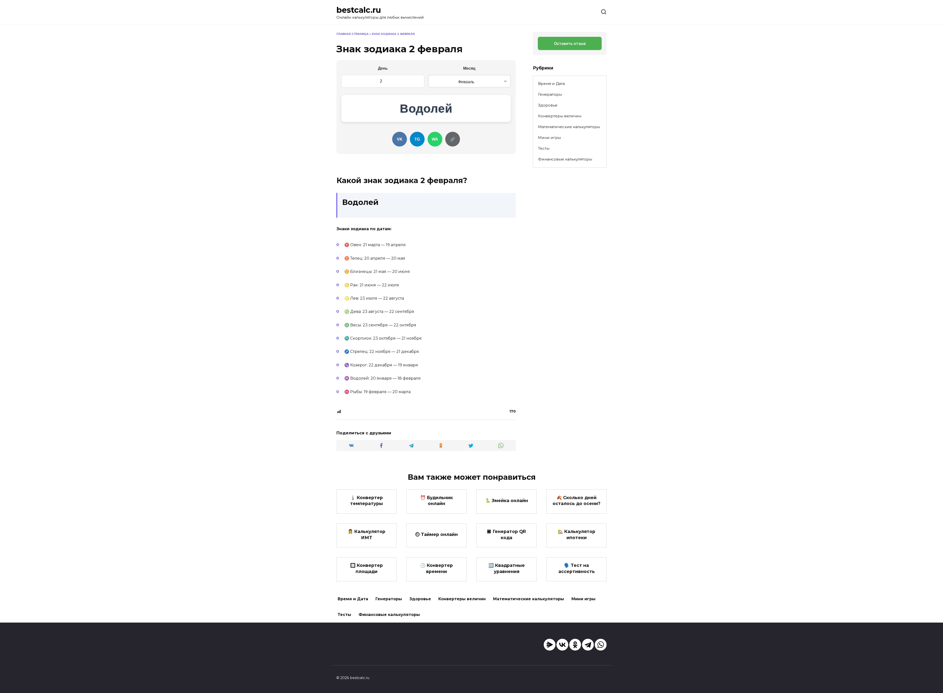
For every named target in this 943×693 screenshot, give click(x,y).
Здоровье (547, 105)
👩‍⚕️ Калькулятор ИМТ (366, 534)
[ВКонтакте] (562, 645)
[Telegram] (588, 645)
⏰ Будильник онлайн (436, 500)
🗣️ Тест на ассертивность (576, 568)
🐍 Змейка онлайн (506, 500)
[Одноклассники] (575, 645)
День (383, 68)
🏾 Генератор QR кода (506, 534)
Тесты (543, 148)
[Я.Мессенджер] (549, 645)
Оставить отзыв (570, 43)
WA (435, 139)
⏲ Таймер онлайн (436, 534)
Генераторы (550, 94)
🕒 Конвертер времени (436, 568)
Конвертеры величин (559, 116)
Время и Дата (551, 83)
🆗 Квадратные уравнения (506, 568)
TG (417, 139)
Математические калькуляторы (569, 126)
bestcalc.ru (358, 10)
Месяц (469, 68)
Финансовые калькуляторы (565, 159)
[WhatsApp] (601, 645)
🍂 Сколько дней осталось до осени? (576, 500)
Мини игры (549, 137)
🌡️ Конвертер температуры (366, 500)
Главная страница (352, 34)
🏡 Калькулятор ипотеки (576, 534)
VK (399, 139)
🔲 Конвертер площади (366, 568)
